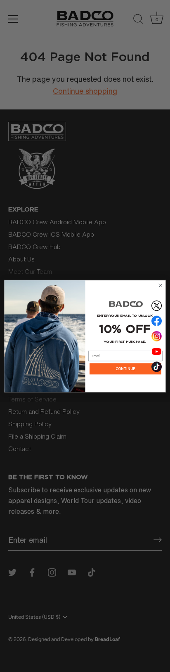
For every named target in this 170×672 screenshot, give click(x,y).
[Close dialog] (160, 285)
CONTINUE (125, 368)
